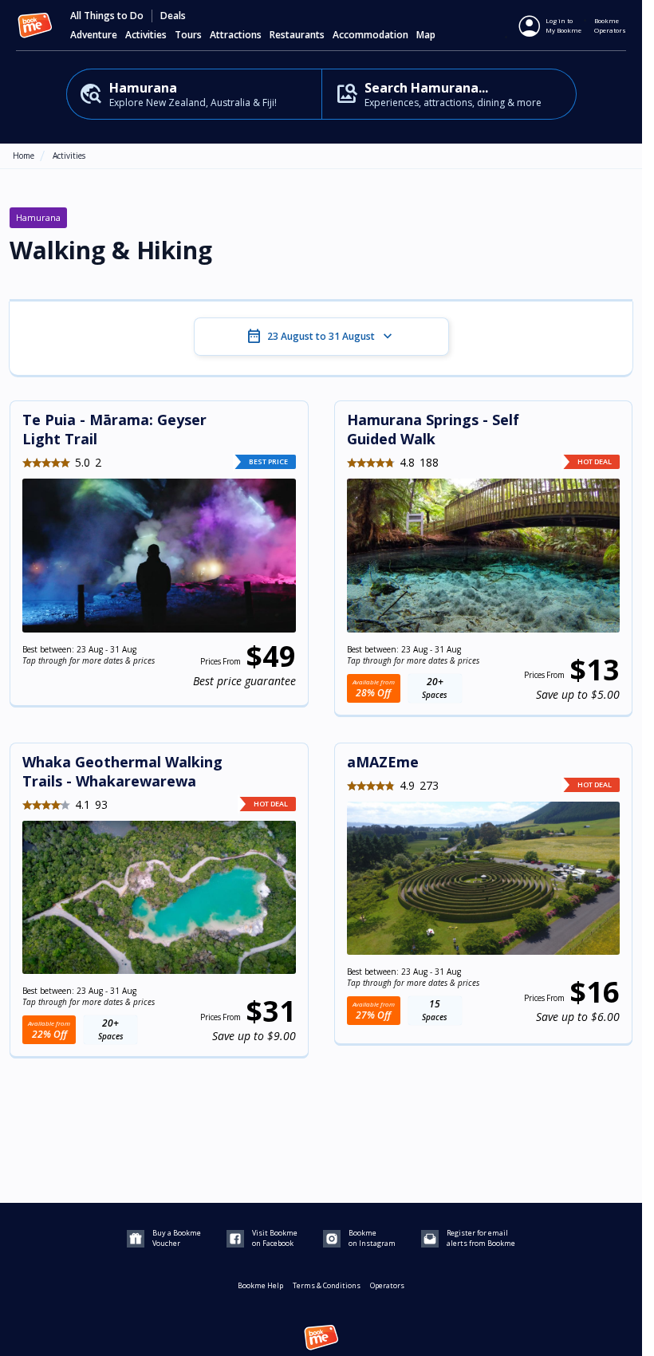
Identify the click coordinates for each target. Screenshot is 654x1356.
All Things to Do (107, 16)
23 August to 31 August (321, 336)
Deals (173, 16)
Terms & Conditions (326, 1285)
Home (23, 155)
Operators (387, 1285)
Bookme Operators (610, 25)
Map (425, 35)
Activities (69, 155)
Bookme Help (260, 1285)
